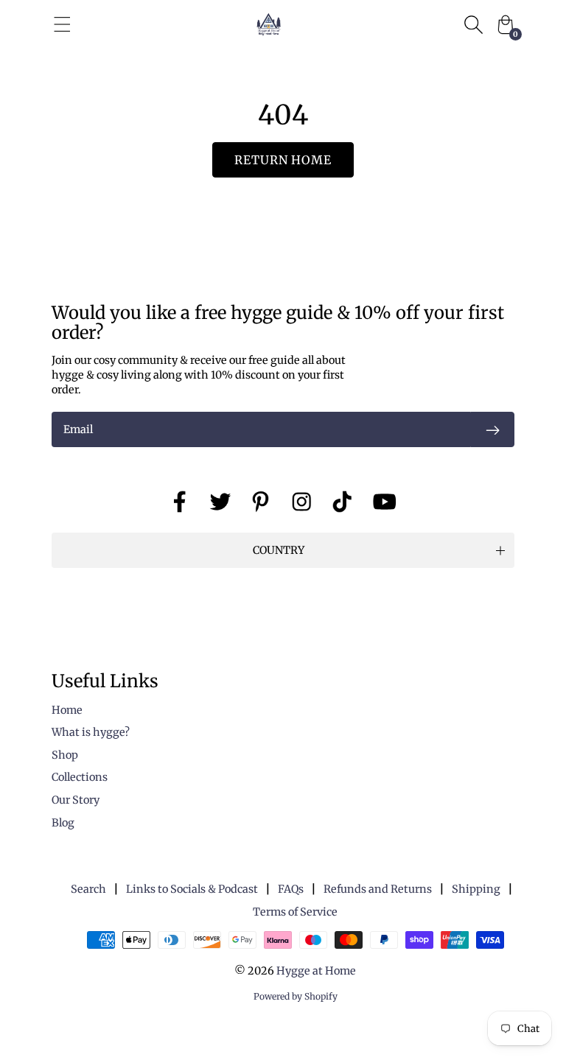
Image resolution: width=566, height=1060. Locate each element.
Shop (65, 755)
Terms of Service (295, 912)
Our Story (75, 800)
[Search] (473, 24)
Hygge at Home (316, 970)
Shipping (476, 889)
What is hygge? (91, 732)
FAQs (291, 889)
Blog (63, 822)
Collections (80, 777)
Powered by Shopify (296, 996)
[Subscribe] (492, 429)
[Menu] (62, 24)
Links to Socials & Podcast (192, 889)
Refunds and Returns (378, 889)
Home (67, 710)
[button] (283, 550)
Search (88, 889)
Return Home (283, 159)
